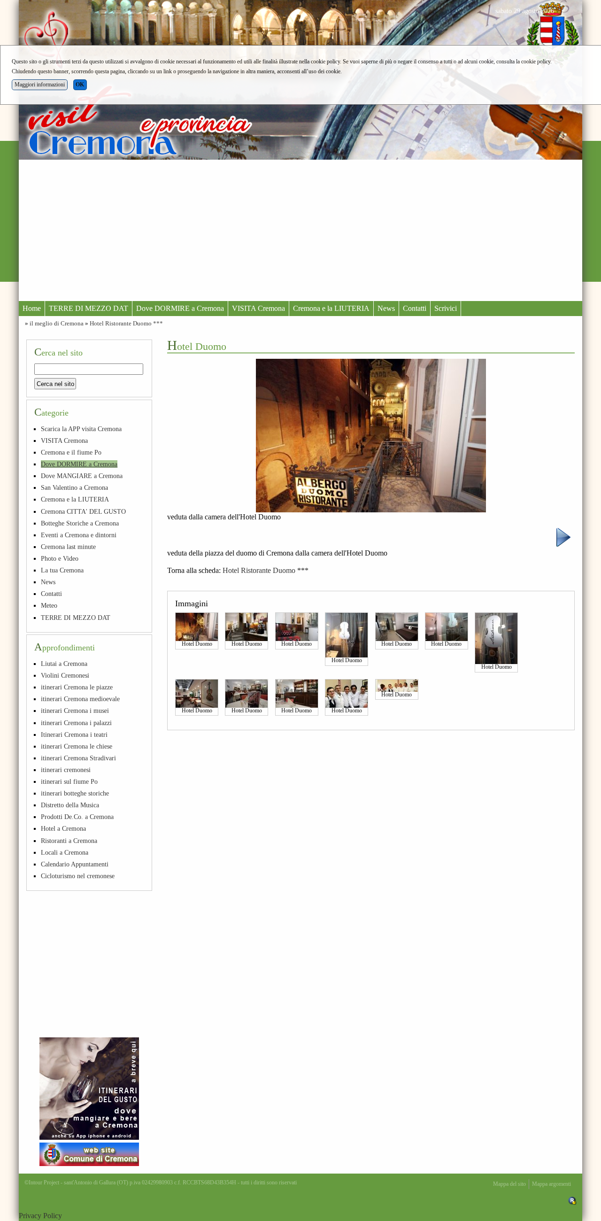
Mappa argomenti (551, 1184)
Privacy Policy (40, 1216)
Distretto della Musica (70, 805)
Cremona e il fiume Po (71, 452)
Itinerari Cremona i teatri (74, 734)
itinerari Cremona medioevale (80, 699)
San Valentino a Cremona (74, 487)
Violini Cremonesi (65, 675)
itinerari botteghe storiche (75, 793)
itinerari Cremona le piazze (77, 687)
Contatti (414, 308)
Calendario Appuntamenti (74, 864)
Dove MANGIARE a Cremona (82, 475)
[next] (563, 537)
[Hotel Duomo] (197, 626)
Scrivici (445, 308)
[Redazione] (572, 1200)
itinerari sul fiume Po (69, 781)
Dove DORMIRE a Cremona (180, 308)
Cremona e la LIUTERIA (331, 308)
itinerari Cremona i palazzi (76, 722)
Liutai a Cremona (64, 663)
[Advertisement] (300, 230)
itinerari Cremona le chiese (76, 746)
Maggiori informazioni (40, 84)
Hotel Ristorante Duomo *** (126, 323)
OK (80, 84)
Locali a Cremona (64, 852)
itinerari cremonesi (66, 769)
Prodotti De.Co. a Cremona (77, 816)
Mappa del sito (509, 1184)
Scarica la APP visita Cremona (81, 429)
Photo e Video (59, 558)
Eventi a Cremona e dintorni (78, 535)
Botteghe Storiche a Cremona (80, 523)
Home (32, 308)
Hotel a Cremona (63, 828)
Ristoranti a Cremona (69, 840)
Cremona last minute (68, 546)
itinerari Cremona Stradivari (78, 758)
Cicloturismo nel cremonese (78, 876)
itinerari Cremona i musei (75, 710)
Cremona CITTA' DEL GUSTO (83, 511)
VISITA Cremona (258, 308)
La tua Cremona (62, 570)
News (386, 308)
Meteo (49, 605)
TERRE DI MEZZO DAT (88, 308)
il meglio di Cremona (57, 323)
